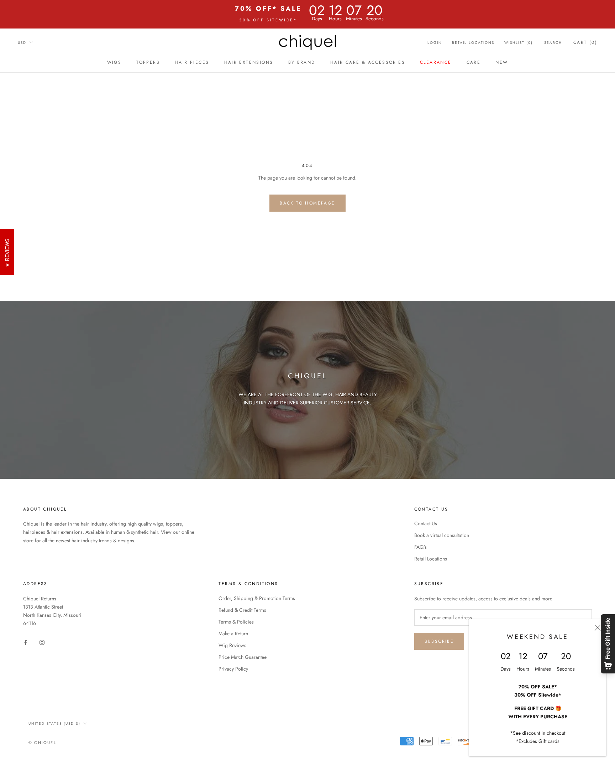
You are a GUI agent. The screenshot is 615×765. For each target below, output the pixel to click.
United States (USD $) (54, 723)
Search (553, 42)
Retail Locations (473, 42)
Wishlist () (518, 42)
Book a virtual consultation (441, 535)
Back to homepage (307, 203)
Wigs (114, 62)
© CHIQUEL (42, 742)
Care (474, 62)
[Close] (597, 628)
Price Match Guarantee (243, 657)
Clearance (436, 62)
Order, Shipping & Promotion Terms (257, 598)
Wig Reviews (232, 645)
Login (434, 42)
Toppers (148, 62)
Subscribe (439, 641)
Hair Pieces (192, 62)
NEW (501, 62)
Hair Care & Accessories (367, 62)
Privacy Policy (233, 668)
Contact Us (425, 523)
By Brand (301, 62)
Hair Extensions (248, 62)
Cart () (585, 42)
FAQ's (420, 547)
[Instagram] (42, 642)
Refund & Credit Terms (242, 610)
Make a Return (233, 633)
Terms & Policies (236, 621)
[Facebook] (25, 642)
